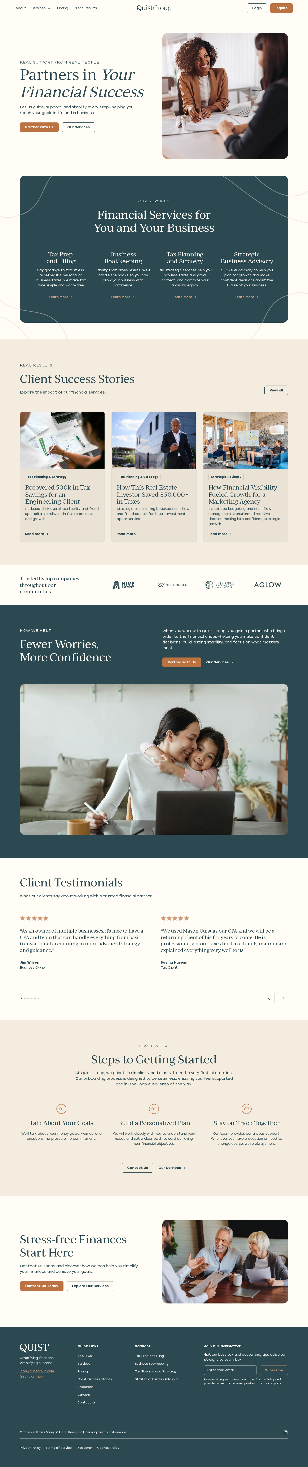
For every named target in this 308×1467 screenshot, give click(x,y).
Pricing (62, 8)
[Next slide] (283, 998)
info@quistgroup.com (37, 1371)
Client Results (85, 8)
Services (84, 1364)
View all (276, 390)
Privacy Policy (265, 1379)
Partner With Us (39, 127)
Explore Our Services (90, 1286)
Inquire (281, 8)
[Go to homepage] (154, 8)
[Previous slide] (270, 998)
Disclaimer (84, 1448)
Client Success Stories (95, 1379)
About (21, 8)
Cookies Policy (108, 1448)
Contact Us (137, 1168)
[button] (42, 8)
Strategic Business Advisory (156, 1379)
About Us (85, 1356)
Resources (85, 1387)
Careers (84, 1395)
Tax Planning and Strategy (155, 1371)
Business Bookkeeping (151, 1364)
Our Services (78, 127)
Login (257, 8)
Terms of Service (59, 1448)
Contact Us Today (41, 1286)
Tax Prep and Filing (149, 1356)
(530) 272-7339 (31, 1377)
